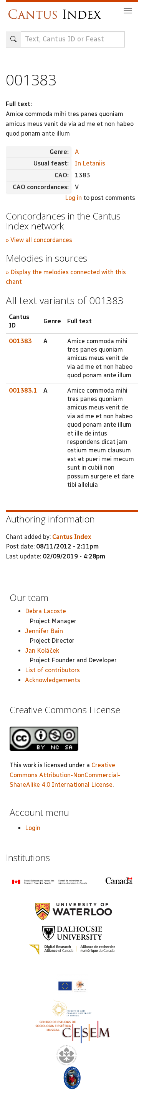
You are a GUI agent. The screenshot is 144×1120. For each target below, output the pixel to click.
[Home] (57, 10)
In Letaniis (90, 163)
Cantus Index (71, 536)
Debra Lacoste (45, 611)
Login (32, 828)
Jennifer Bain (44, 631)
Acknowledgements (52, 680)
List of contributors (52, 670)
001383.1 (23, 390)
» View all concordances (39, 240)
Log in (73, 197)
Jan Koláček (42, 650)
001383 (20, 341)
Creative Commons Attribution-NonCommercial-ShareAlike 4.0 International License (65, 774)
